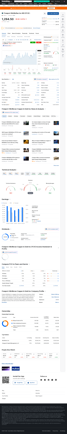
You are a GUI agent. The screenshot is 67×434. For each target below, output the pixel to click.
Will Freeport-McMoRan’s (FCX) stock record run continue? (11, 133)
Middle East (52, 5)
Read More (4, 302)
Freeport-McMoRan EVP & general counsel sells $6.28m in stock (10, 158)
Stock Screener (10, 5)
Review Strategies (36, 28)
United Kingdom (22, 5)
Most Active (16, 5)
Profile (8, 36)
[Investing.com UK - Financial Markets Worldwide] (7, 1)
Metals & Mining (55, 294)
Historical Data (20, 36)
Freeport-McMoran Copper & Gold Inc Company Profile (23, 291)
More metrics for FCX (54, 79)
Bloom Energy (40, 353)
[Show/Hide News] (30, 40)
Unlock (22, 285)
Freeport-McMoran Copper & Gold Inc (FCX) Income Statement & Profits (27, 248)
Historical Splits (27, 36)
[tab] (4, 173)
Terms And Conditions (46, 430)
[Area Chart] (5, 40)
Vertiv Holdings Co (29, 353)
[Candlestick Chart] (3, 40)
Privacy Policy (55, 430)
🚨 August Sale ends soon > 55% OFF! (42, 1)
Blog (3, 390)
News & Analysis (16, 33)
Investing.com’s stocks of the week (41, 132)
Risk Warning (62, 430)
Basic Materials (55, 297)
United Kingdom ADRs (30, 5)
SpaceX (50, 353)
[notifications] (62, 1)
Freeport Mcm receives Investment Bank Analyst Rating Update (11, 150)
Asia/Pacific (57, 5)
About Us (38, 390)
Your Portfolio (5, 395)
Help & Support (39, 395)
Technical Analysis (9, 170)
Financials (24, 33)
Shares (4, 5)
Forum (37, 33)
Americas (41, 5)
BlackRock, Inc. (5, 340)
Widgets (4, 398)
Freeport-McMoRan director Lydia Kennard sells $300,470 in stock (10, 122)
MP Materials (17, 353)
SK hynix (4, 353)
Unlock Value (54, 18)
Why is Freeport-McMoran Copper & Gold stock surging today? (41, 141)
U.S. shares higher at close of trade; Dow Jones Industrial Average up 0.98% (41, 123)
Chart (9, 33)
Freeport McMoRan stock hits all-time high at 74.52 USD (41, 150)
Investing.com (34, 134)
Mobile (3, 393)
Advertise (38, 393)
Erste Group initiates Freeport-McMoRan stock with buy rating (10, 141)
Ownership (13, 36)
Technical (31, 33)
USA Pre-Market (63, 5)
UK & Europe (46, 5)
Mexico (57, 302)
